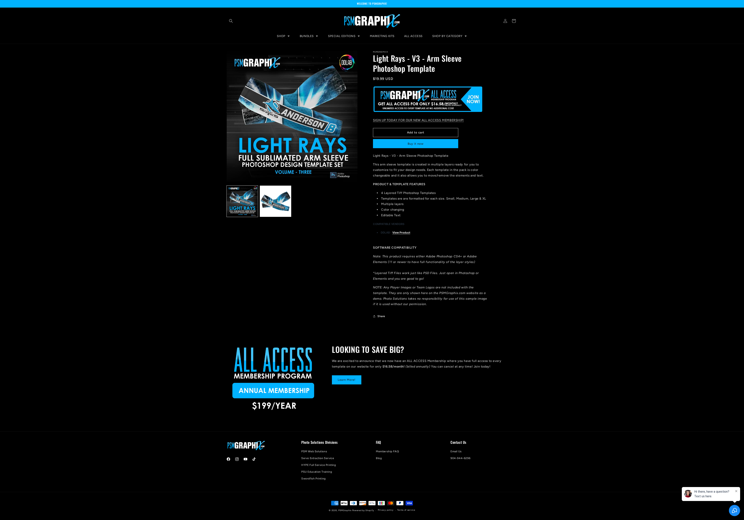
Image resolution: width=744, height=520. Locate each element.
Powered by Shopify (363, 510)
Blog (379, 458)
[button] (231, 21)
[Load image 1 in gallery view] (242, 201)
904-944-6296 (460, 458)
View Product (401, 232)
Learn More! (347, 380)
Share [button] (381, 316)
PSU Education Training (316, 471)
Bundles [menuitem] (307, 36)
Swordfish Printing (313, 478)
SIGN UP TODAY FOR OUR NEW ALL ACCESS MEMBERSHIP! (418, 120)
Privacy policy (386, 510)
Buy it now (416, 143)
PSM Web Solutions (314, 451)
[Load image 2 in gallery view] (275, 201)
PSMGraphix (344, 510)
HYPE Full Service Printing (318, 465)
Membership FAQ (387, 451)
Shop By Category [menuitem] (447, 36)
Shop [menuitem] (281, 36)
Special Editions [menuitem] (342, 36)
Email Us (456, 451)
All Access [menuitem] (413, 36)
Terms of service (406, 510)
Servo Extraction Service (317, 458)
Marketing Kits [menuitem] (382, 36)
